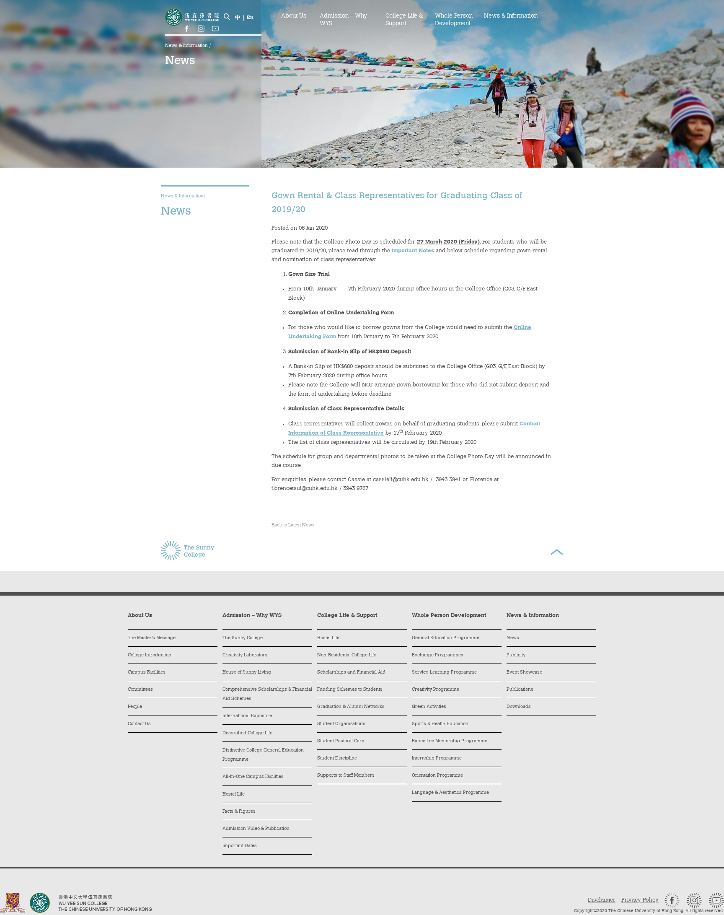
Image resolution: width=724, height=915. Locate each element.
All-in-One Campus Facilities (253, 777)
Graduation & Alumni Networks (351, 707)
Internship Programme (437, 758)
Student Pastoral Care (340, 741)
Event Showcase (524, 672)
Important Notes (413, 251)
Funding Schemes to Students (350, 689)
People (135, 707)
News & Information (187, 46)
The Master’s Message (152, 638)
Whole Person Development (454, 20)
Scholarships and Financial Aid (351, 672)
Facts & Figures (239, 811)
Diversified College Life (247, 733)
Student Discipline (337, 758)
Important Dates (239, 846)
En (250, 18)
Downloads (519, 707)
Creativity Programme (435, 689)
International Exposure (247, 716)
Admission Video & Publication (256, 829)
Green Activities (429, 707)
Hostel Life (233, 794)
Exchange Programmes (437, 655)
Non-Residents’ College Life (346, 655)
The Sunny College (242, 638)
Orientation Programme (437, 775)
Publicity (516, 655)
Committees (140, 689)
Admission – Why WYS (343, 20)
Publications (520, 689)
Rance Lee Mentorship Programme (449, 741)
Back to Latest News (293, 525)
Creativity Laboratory (244, 655)
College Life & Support (404, 20)
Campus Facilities (146, 672)
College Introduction (149, 655)
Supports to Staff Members (346, 775)
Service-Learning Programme (444, 672)
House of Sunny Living (246, 672)
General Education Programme (445, 638)
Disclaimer (601, 900)
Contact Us (139, 724)
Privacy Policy (640, 900)
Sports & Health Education (440, 724)
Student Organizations (341, 724)
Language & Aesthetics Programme (450, 793)
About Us (293, 16)
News (513, 638)
